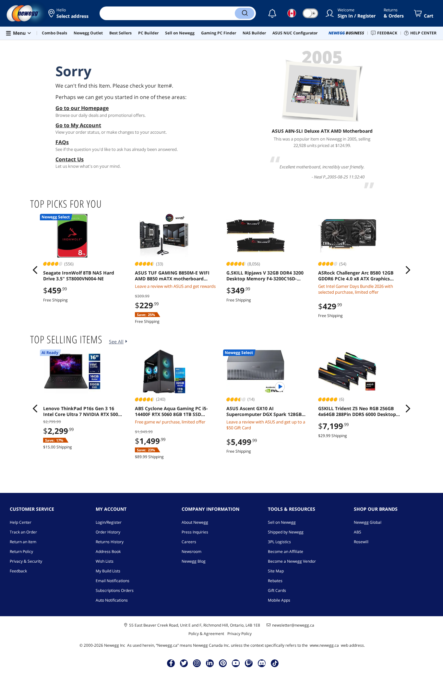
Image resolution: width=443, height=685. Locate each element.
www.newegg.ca (324, 645)
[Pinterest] (223, 663)
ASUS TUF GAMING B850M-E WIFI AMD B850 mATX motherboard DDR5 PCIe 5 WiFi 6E (172, 276)
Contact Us (69, 159)
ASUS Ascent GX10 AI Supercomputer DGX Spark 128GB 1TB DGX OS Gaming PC (264, 411)
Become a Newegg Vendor (292, 561)
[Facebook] (171, 663)
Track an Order (23, 532)
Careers (189, 541)
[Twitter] (184, 663)
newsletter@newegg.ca (293, 625)
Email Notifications (112, 580)
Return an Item (23, 541)
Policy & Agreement (206, 633)
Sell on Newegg (282, 522)
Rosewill (361, 541)
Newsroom (191, 551)
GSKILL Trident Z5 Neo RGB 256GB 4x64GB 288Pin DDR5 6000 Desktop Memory (357, 411)
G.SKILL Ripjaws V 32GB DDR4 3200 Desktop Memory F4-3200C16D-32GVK (265, 276)
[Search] (244, 13)
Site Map (276, 571)
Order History (108, 532)
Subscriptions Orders (115, 590)
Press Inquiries (195, 532)
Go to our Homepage (82, 108)
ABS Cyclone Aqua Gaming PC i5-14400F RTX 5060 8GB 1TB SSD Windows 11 (171, 411)
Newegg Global (367, 522)
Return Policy (21, 551)
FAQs (62, 142)
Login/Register (109, 522)
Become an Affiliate (285, 551)
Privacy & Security (26, 561)
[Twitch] (249, 663)
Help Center (20, 522)
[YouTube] (236, 663)
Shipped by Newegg (286, 532)
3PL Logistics (279, 541)
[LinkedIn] (209, 663)
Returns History (110, 541)
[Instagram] (196, 663)
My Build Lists (108, 571)
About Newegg (195, 522)
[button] (69, 13)
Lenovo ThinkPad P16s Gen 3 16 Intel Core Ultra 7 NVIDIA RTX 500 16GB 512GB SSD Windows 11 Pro (80, 411)
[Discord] (262, 663)
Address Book (108, 551)
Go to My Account (78, 125)
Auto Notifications (112, 600)
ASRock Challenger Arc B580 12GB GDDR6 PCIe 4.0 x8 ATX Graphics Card (355, 276)
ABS (357, 532)
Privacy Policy (239, 633)
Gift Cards (277, 590)
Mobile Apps (279, 600)
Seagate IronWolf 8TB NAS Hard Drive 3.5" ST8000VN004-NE (78, 276)
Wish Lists (105, 561)
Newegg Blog (194, 561)
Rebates (275, 580)
